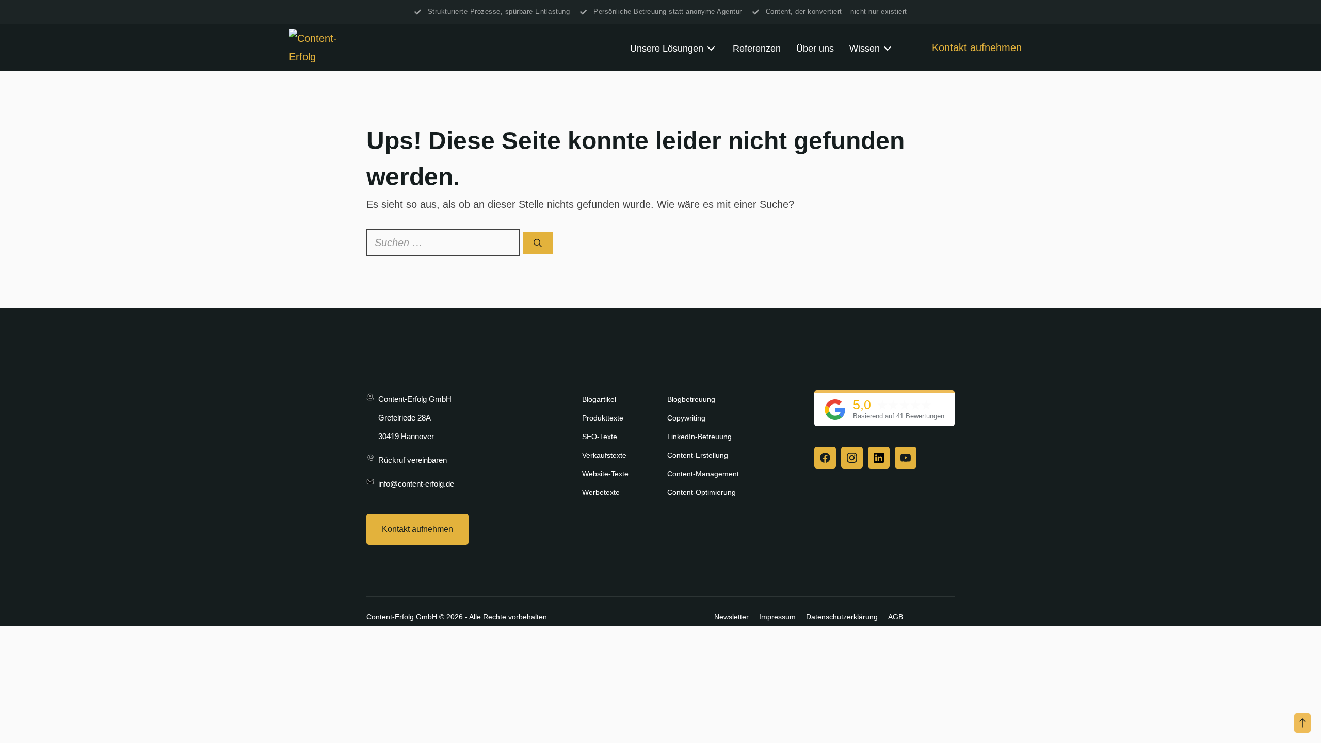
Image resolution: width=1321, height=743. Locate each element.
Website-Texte (605, 474)
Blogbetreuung (691, 399)
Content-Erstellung (697, 455)
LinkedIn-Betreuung (699, 436)
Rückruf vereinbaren (412, 460)
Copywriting (686, 418)
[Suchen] (538, 243)
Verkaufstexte (604, 455)
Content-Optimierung (701, 492)
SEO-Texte (599, 436)
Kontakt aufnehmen (977, 47)
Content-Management (703, 474)
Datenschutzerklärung (842, 616)
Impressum (777, 616)
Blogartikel (599, 399)
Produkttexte (602, 418)
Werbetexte (601, 492)
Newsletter (731, 616)
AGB (895, 616)
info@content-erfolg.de (416, 483)
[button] (1302, 723)
